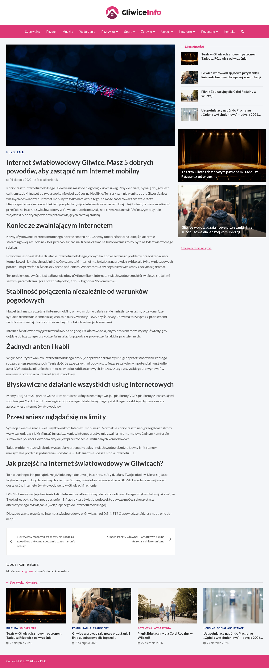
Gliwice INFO (38, 661)
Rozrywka (108, 31)
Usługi (165, 31)
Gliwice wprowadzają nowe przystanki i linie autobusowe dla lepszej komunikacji (231, 75)
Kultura (12, 628)
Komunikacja (81, 628)
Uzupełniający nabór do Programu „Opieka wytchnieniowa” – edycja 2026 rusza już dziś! (229, 114)
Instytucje (185, 31)
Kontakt (229, 31)
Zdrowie (146, 31)
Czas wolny (32, 31)
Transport (101, 628)
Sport (128, 31)
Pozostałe (208, 31)
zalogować (27, 571)
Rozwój (51, 31)
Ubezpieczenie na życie (196, 248)
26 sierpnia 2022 (21, 179)
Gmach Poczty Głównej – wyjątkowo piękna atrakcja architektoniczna (135, 539)
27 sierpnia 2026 (21, 643)
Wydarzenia (87, 31)
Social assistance (230, 628)
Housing (209, 628)
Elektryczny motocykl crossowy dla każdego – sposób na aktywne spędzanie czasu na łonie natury (46, 541)
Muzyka (68, 31)
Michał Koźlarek (47, 179)
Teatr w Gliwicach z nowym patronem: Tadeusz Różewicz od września (229, 56)
